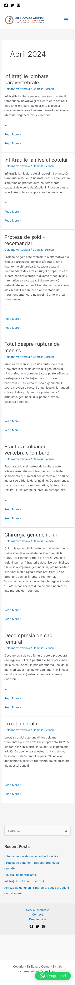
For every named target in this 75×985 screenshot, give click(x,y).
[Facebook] (6, 5)
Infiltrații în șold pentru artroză (24, 881)
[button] (53, 976)
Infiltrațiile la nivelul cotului (35, 160)
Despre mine (37, 919)
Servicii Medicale (37, 910)
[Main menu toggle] (66, 19)
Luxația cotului (21, 724)
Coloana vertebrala (17, 88)
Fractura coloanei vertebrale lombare (26, 450)
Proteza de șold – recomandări (24, 240)
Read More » (12, 134)
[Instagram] (18, 5)
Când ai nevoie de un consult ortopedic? (31, 856)
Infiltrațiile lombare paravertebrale (26, 79)
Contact (37, 914)
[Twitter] (12, 5)
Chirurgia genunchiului (30, 535)
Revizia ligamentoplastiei (20, 874)
